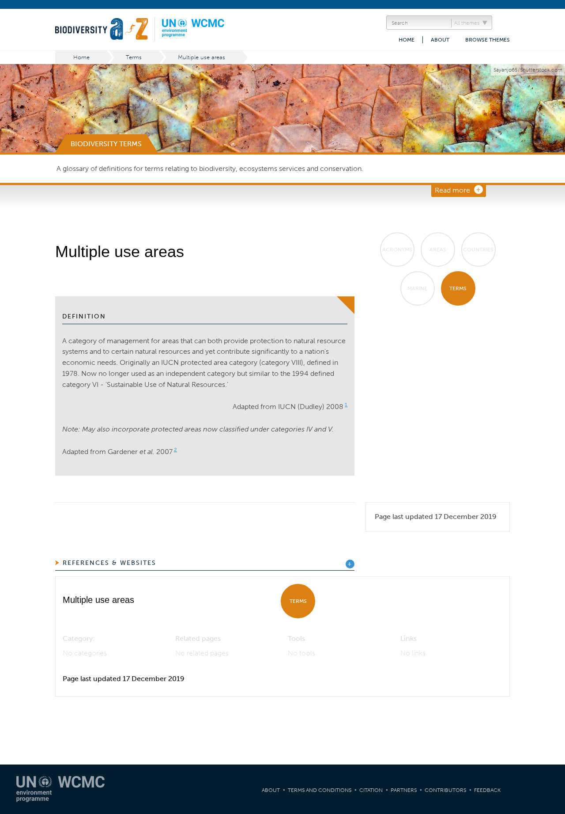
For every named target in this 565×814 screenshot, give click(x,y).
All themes (466, 23)
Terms (134, 57)
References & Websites (109, 563)
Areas (437, 249)
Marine (417, 288)
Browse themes (487, 40)
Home (406, 40)
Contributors (445, 790)
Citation (371, 790)
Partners (404, 790)
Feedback (487, 790)
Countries (478, 249)
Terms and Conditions (319, 790)
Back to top (549, 708)
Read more (452, 190)
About (440, 40)
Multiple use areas (201, 57)
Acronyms (397, 249)
